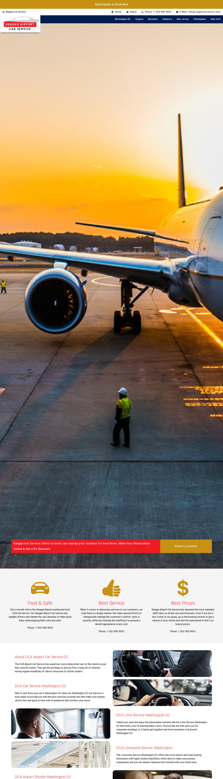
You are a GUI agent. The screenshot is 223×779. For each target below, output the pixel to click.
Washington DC (122, 19)
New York (216, 19)
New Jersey (183, 19)
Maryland (153, 19)
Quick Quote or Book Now (111, 4)
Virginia (139, 19)
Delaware (167, 19)
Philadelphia (200, 19)
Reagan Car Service (16, 12)
